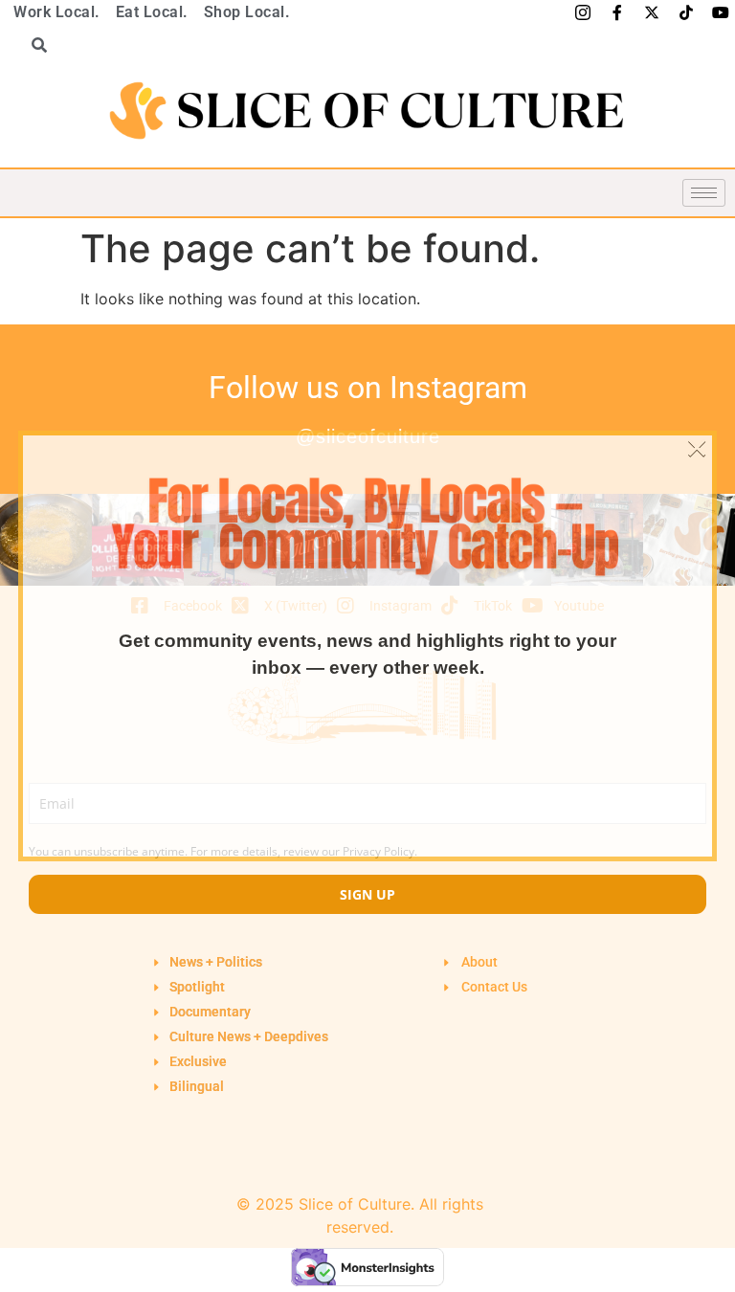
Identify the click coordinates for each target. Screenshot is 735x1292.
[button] (32, 45)
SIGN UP (367, 894)
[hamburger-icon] (703, 193)
